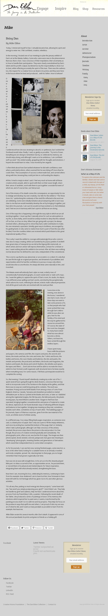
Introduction (87, 41)
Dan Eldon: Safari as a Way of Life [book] (96, 137)
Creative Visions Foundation (13, 604)
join (84, 16)
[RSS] (99, 2)
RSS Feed (10, 594)
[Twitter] (92, 2)
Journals (85, 61)
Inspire (60, 8)
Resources (98, 9)
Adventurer (87, 53)
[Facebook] (89, 2)
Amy (85, 85)
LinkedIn (9, 590)
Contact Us (52, 604)
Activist (85, 49)
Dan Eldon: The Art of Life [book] (97, 156)
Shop (85, 9)
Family (85, 74)
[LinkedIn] (95, 2)
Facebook (7, 543)
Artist (84, 45)
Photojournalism (88, 57)
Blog (75, 9)
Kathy (86, 78)
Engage (42, 8)
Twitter (9, 587)
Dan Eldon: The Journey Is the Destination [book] (97, 147)
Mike (85, 81)
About (25, 8)
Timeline (85, 65)
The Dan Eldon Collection (36, 604)
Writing (85, 70)
